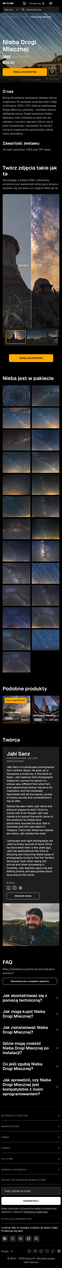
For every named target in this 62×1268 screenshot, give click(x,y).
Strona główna (10, 16)
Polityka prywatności (35, 1211)
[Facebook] (9, 888)
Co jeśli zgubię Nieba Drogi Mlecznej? (31, 1066)
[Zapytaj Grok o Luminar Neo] (28, 1238)
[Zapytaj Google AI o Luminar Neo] (36, 1238)
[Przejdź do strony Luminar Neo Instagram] (35, 1251)
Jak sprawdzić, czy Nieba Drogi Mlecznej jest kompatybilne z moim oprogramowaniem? (31, 1086)
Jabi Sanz (24, 56)
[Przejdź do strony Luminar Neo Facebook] (29, 1251)
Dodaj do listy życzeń (16, 703)
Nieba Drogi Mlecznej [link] (41, 16)
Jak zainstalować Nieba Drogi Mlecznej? (31, 1030)
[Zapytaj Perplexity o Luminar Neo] (12, 1238)
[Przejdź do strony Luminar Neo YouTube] (47, 1251)
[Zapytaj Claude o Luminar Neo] (20, 1238)
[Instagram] (15, 888)
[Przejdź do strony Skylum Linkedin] (41, 1251)
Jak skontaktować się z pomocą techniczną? (31, 998)
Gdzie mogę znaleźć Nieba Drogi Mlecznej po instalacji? (31, 1048)
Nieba (24, 16)
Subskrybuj (31, 1200)
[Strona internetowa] (20, 888)
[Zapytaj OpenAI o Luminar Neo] (4, 1238)
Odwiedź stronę (23, 895)
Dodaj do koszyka (24, 71)
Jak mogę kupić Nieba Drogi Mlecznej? (31, 1014)
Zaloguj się (37, 3)
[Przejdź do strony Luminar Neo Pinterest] (59, 1251)
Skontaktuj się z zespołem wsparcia (30, 981)
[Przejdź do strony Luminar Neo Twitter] (53, 1251)
